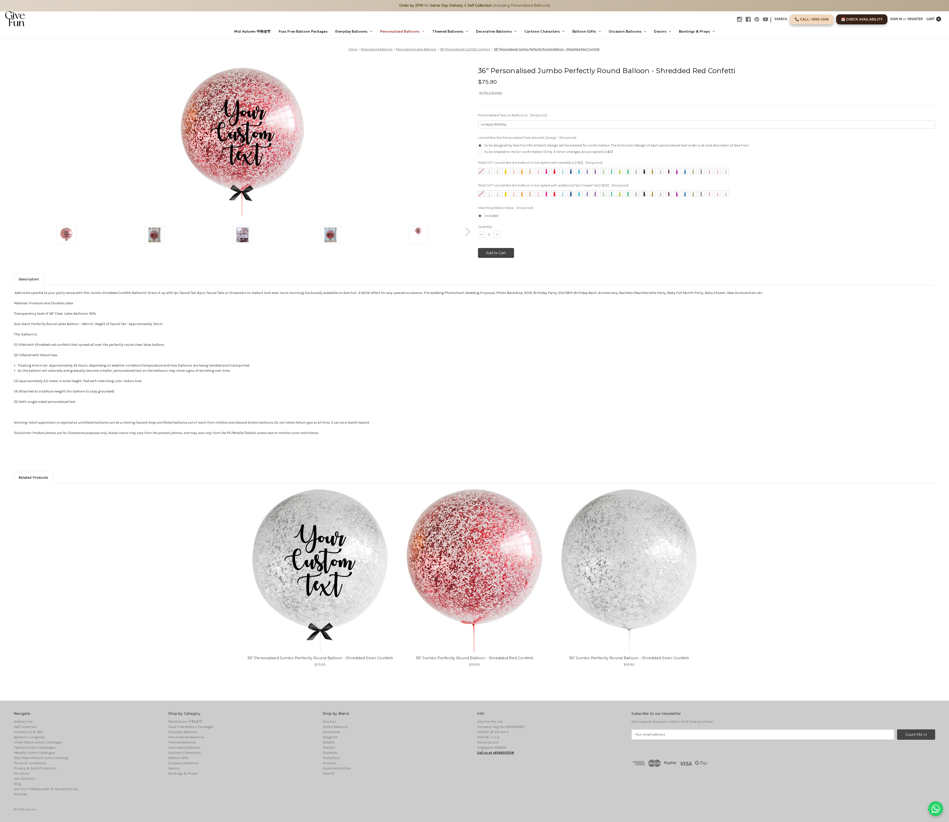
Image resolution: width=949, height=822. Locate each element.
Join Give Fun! (24, 779)
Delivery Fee (23, 721)
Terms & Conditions (30, 763)
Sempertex (331, 732)
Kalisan (329, 747)
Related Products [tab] (33, 477)
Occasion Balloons (625, 31)
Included (491, 216)
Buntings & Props (694, 31)
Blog (17, 784)
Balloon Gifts (584, 31)
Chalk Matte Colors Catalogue (38, 742)
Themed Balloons (447, 31)
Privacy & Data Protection (35, 768)
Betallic (329, 742)
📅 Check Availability (862, 19)
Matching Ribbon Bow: (505, 208)
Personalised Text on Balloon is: (512, 115)
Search (781, 19)
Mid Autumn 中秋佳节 (252, 31)
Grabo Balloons (335, 727)
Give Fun (329, 721)
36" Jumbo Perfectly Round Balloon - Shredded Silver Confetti (629, 658)
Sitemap (20, 794)
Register (915, 19)
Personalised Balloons (400, 31)
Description (29, 279)
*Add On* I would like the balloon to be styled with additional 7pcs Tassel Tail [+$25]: (553, 185)
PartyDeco (331, 758)
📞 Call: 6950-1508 (812, 19)
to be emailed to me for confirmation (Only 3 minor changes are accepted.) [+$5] (548, 152)
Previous (17, 231)
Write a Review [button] (490, 93)
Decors (660, 31)
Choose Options (320, 575)
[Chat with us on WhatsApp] (935, 808)
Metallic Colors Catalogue (34, 753)
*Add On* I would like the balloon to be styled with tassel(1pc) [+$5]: (540, 162)
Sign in (896, 19)
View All (328, 773)
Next (467, 231)
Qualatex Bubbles (337, 768)
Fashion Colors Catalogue (34, 747)
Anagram (330, 737)
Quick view (316, 566)
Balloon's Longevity (29, 737)
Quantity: (485, 226)
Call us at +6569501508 (495, 753)
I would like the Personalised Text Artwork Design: (527, 138)
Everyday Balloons (351, 31)
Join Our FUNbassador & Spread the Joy (46, 789)
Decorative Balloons (494, 31)
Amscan (329, 763)
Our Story (21, 773)
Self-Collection (25, 727)
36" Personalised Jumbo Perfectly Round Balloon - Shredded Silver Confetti (320, 658)
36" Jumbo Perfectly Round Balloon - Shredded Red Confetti (474, 658)
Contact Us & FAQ (28, 732)
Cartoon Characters (542, 31)
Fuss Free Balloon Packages (303, 31)
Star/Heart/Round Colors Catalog (41, 758)
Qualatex (330, 753)
